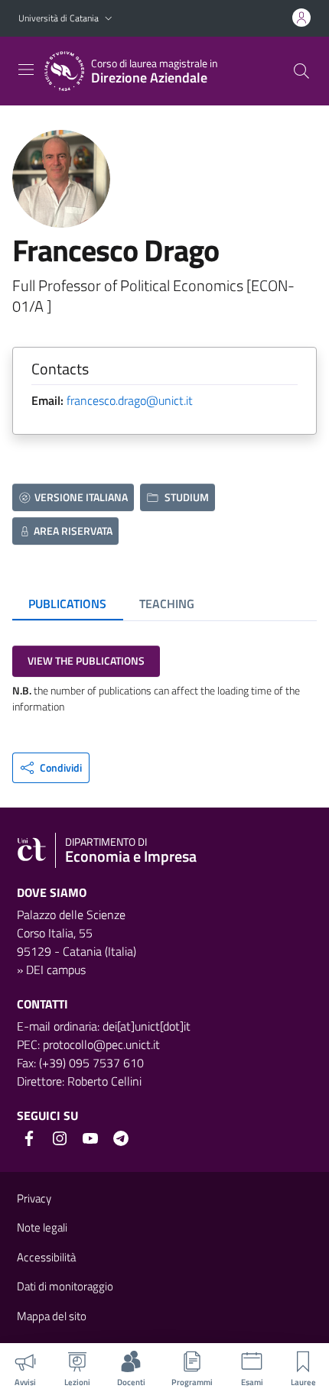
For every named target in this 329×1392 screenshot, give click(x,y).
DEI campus (56, 969)
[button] (109, 18)
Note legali (42, 1227)
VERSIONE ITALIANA (81, 497)
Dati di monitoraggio (65, 1286)
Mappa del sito (51, 1316)
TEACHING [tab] (166, 603)
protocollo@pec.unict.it (101, 1044)
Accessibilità (46, 1257)
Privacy (34, 1198)
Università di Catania (58, 18)
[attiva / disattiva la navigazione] (26, 69)
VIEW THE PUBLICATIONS (86, 660)
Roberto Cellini (104, 1081)
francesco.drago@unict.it (130, 400)
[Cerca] (301, 71)
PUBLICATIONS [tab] (67, 603)
